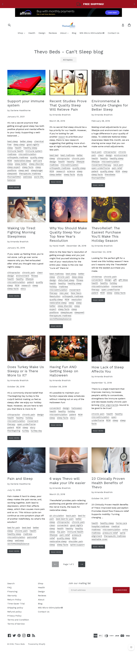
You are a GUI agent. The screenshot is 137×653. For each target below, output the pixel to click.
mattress (11, 154)
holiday (53, 286)
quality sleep (36, 157)
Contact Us (113, 33)
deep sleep (19, 144)
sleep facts (27, 167)
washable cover (100, 539)
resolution (76, 299)
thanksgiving (13, 430)
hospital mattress (100, 526)
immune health (15, 151)
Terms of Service (16, 623)
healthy (70, 161)
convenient (97, 280)
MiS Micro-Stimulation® (92, 33)
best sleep (12, 141)
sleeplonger (37, 170)
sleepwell (12, 173)
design (53, 161)
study (80, 174)
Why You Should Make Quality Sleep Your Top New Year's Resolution (68, 234)
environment (120, 155)
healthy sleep (30, 147)
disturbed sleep (66, 280)
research (60, 171)
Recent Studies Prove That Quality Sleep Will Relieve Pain (68, 105)
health (18, 147)
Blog (74, 33)
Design (42, 33)
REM (9, 160)
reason (61, 136)
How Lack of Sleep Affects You (108, 369)
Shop (22, 33)
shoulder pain (76, 541)
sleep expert (13, 167)
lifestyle (80, 161)
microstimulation (27, 154)
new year (64, 293)
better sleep (26, 141)
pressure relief (110, 533)
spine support (77, 544)
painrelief (32, 537)
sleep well (23, 170)
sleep (10, 164)
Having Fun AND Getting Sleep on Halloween (64, 371)
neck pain (118, 165)
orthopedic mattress (17, 157)
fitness (34, 275)
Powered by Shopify (36, 644)
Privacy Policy (14, 615)
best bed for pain (65, 519)
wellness (27, 177)
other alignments (108, 405)
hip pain (61, 531)
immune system (33, 151)
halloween (76, 408)
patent (95, 171)
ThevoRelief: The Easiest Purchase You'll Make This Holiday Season (106, 234)
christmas (97, 276)
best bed (54, 155)
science (71, 171)
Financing (12, 591)
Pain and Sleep (20, 479)
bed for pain (13, 527)
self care (37, 160)
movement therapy (101, 165)
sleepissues (67, 312)
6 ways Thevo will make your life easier (67, 481)
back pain (97, 152)
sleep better (21, 164)
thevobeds (110, 174)
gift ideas (123, 280)
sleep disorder (36, 164)
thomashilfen (14, 177)
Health (31, 33)
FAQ (9, 587)
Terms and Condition (18, 619)
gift (115, 280)
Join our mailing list (79, 583)
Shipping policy (15, 607)
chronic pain (78, 158)
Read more (14, 187)
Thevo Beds (20, 644)
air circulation (57, 515)
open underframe (101, 168)
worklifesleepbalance (60, 319)
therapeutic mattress (30, 173)
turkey (25, 430)
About (65, 33)
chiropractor (63, 158)
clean (101, 155)
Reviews (53, 33)
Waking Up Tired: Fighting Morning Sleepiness (21, 232)
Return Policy (14, 599)
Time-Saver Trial (16, 603)
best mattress (67, 155)
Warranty (12, 595)
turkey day (36, 430)
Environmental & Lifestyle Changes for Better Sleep (110, 105)
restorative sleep (22, 160)
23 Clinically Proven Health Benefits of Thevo (108, 483)
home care (121, 523)
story (23, 288)
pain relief (117, 168)
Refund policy (14, 611)
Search (11, 583)
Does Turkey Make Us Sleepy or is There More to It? (25, 371)
